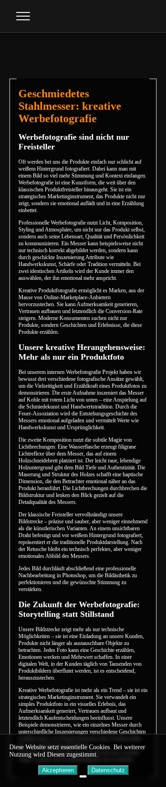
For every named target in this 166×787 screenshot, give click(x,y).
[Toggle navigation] (23, 16)
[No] (83, 776)
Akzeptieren (58, 770)
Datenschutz (108, 770)
